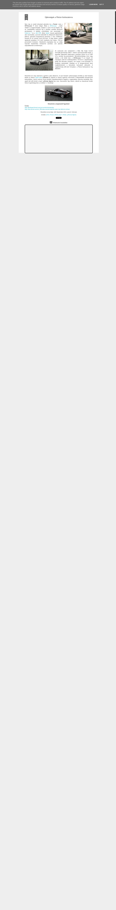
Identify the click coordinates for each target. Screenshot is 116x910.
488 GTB (38, 33)
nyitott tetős (38, 77)
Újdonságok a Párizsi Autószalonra (59, 17)
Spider (48, 33)
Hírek (64, 115)
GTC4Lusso (53, 26)
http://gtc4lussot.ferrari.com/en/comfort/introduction (39, 107)
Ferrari (52, 115)
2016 (47, 115)
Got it (101, 4)
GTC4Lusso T (58, 115)
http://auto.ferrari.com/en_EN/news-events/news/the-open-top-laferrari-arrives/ (47, 109)
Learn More (93, 4)
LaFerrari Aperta (71, 115)
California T (28, 33)
